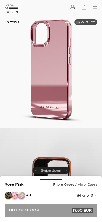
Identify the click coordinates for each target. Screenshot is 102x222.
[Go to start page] (11, 8)
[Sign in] (72, 7)
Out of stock (50, 210)
